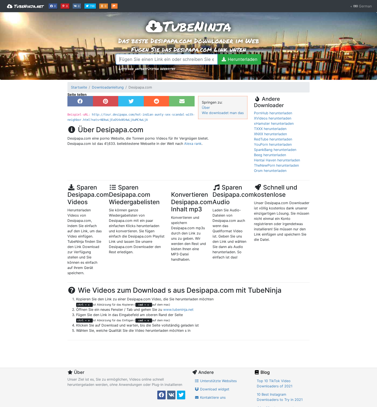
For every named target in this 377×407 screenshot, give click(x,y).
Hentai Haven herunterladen (277, 160)
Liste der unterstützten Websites (147, 68)
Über (206, 107)
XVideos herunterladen (272, 118)
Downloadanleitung (108, 87)
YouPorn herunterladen (273, 144)
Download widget (214, 389)
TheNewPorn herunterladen (276, 165)
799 (92, 6)
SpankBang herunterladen (275, 149)
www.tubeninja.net (178, 309)
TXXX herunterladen (270, 129)
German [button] (365, 6)
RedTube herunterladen (273, 139)
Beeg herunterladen (270, 155)
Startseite (79, 87)
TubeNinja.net (27, 6)
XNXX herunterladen (270, 134)
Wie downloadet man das (223, 113)
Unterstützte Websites (218, 381)
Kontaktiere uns (212, 397)
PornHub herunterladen (273, 113)
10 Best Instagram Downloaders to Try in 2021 (280, 397)
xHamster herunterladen (274, 123)
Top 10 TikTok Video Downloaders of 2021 (274, 383)
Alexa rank (193, 143)
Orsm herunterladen (270, 170)
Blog (264, 372)
